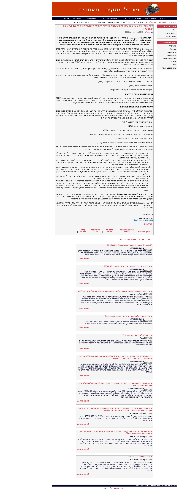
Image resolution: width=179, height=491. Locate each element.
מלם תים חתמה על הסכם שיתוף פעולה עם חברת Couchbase (128, 316)
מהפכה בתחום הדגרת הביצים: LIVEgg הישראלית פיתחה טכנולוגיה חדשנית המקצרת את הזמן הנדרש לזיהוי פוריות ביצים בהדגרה (116, 433)
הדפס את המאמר (109, 231)
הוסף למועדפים (144, 232)
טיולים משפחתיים (169, 59)
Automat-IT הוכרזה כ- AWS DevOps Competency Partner (129, 245)
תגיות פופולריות (91, 18)
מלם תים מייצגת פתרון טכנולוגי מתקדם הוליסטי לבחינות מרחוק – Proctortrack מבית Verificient (115, 291)
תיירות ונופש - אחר (136, 413)
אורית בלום (149, 32)
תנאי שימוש (77, 18)
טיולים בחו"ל (171, 55)
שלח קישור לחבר (95, 231)
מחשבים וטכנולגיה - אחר (136, 249)
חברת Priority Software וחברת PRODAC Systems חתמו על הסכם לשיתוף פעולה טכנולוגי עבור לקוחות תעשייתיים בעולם (115, 384)
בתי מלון (152, 22)
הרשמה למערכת (170, 33)
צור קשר (66, 18)
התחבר (173, 30)
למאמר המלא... (83, 259)
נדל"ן (142, 338)
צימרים (173, 62)
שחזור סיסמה (171, 37)
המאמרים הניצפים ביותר (110, 18)
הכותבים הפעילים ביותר (132, 18)
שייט (174, 65)
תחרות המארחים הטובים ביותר (140, 457)
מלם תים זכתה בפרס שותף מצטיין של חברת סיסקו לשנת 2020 (128, 266)
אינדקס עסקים (150, 18)
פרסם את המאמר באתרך (127, 231)
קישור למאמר (83, 231)
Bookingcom (139, 220)
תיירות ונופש (163, 22)
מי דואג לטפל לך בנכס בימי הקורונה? (137, 335)
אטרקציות (172, 46)
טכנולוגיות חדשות (137, 294)
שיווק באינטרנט (119, 488)
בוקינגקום (149, 220)
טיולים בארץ (171, 52)
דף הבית (163, 18)
